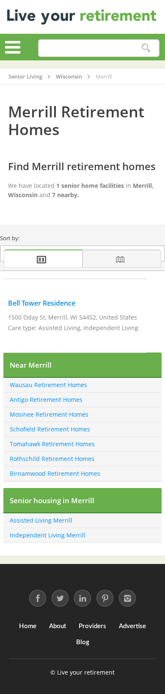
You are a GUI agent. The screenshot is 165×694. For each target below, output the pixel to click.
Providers (92, 626)
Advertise (132, 626)
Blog (82, 642)
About (57, 626)
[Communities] (43, 258)
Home (27, 626)
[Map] (121, 258)
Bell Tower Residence (41, 303)
